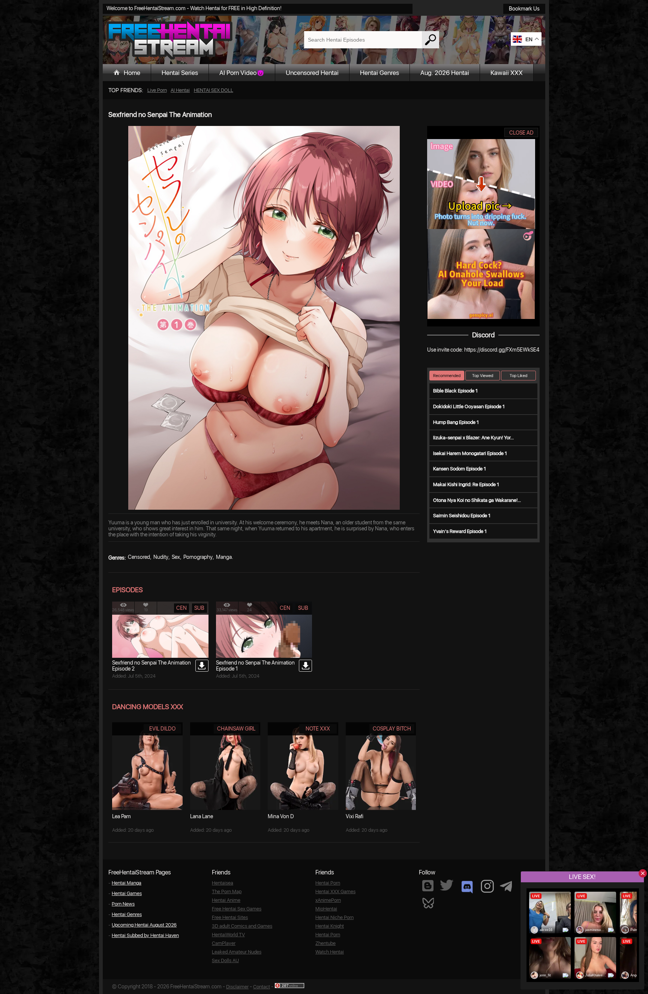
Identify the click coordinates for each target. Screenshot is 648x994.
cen (181, 608)
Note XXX (318, 729)
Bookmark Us (524, 9)
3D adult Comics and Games (242, 926)
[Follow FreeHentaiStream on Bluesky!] (428, 903)
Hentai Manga (126, 883)
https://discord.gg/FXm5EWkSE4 (501, 350)
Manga (224, 557)
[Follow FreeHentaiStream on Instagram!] (487, 886)
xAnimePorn (328, 900)
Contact (261, 987)
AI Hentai (180, 90)
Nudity (160, 557)
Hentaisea (222, 883)
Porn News (123, 904)
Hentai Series (180, 72)
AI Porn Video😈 (241, 72)
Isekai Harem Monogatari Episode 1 (470, 453)
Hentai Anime (226, 900)
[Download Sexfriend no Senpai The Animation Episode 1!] (305, 666)
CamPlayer (224, 943)
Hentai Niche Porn (334, 917)
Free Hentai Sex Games (236, 909)
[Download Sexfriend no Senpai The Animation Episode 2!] (201, 666)
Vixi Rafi (354, 816)
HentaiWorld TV (228, 934)
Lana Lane (201, 816)
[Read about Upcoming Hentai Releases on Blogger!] (428, 886)
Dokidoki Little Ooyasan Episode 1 (469, 406)
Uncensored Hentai (312, 72)
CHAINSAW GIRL (236, 729)
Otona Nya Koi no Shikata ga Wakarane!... (477, 500)
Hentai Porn (327, 883)
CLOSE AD (521, 133)
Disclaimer (237, 987)
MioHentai (326, 909)
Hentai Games (127, 893)
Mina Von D (281, 816)
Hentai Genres (379, 72)
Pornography (198, 557)
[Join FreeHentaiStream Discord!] (467, 887)
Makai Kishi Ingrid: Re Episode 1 (466, 484)
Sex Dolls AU (225, 960)
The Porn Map (227, 891)
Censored (139, 557)
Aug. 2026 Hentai (444, 72)
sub (199, 608)
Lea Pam (121, 816)
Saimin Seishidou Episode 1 (461, 515)
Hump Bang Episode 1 (456, 422)
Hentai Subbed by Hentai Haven (145, 935)
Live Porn (157, 90)
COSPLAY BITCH (392, 729)
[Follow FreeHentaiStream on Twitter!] (446, 885)
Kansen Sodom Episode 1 (459, 469)
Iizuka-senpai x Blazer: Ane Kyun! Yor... (473, 437)
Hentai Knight (329, 926)
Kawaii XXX (506, 72)
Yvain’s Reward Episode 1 (460, 531)
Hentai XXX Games (335, 891)
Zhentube (325, 943)
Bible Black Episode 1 (455, 391)
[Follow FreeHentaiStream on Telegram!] (506, 886)
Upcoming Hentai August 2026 (144, 925)
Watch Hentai (329, 952)
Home (132, 72)
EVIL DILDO (162, 729)
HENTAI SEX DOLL (213, 90)
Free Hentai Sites (230, 917)
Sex (176, 557)
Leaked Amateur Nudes (236, 952)
